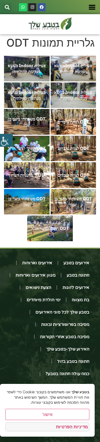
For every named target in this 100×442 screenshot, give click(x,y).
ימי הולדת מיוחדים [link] (44, 300)
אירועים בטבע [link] (76, 263)
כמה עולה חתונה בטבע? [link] (67, 373)
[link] (6, 140)
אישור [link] (47, 414)
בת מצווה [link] (80, 300)
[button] (7, 7)
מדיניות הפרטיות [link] (72, 426)
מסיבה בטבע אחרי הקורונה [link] (64, 336)
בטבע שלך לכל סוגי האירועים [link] (62, 312)
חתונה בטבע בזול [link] (73, 361)
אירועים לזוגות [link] (75, 287)
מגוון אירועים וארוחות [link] (35, 275)
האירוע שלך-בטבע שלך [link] (67, 349)
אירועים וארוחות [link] (37, 263)
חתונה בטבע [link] (78, 275)
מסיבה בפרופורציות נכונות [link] (65, 324)
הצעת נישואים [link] (38, 287)
